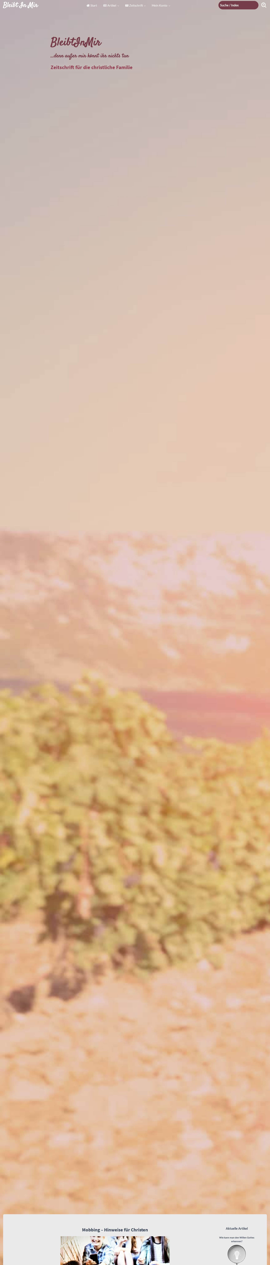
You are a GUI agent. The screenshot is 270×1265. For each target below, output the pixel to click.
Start (93, 5)
